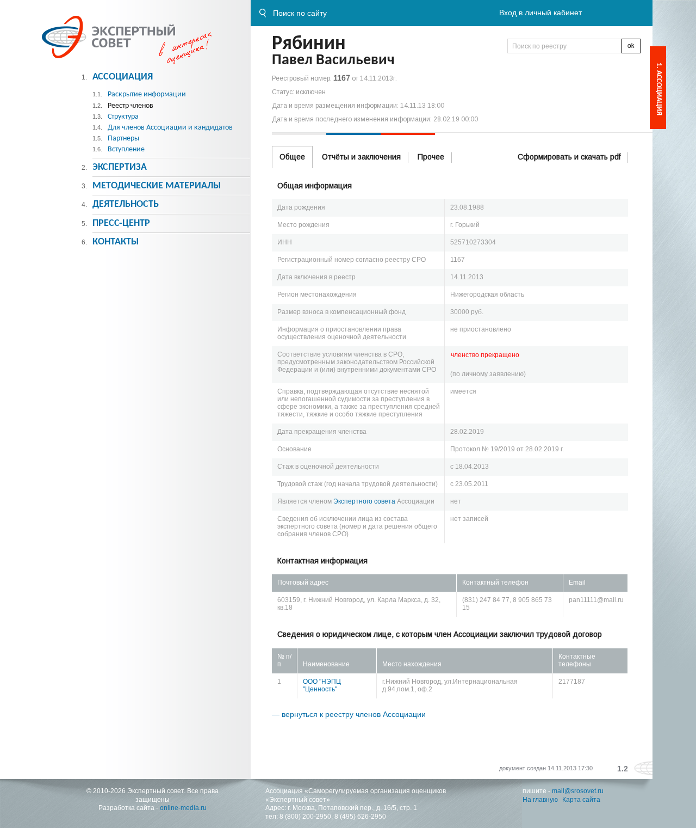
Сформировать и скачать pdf (569, 156)
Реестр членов (130, 106)
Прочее (431, 156)
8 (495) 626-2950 (360, 816)
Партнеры (123, 138)
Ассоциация (122, 77)
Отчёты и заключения (361, 156)
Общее (292, 156)
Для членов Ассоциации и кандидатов (170, 128)
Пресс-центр (121, 223)
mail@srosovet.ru (578, 791)
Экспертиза (119, 167)
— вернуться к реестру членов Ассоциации (349, 714)
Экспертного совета (364, 501)
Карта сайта (581, 800)
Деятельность (125, 204)
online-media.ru (183, 808)
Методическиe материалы (156, 186)
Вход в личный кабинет (540, 12)
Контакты (115, 242)
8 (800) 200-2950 (305, 816)
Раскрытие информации (147, 94)
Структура (123, 117)
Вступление (126, 149)
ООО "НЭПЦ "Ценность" (322, 685)
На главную (540, 800)
